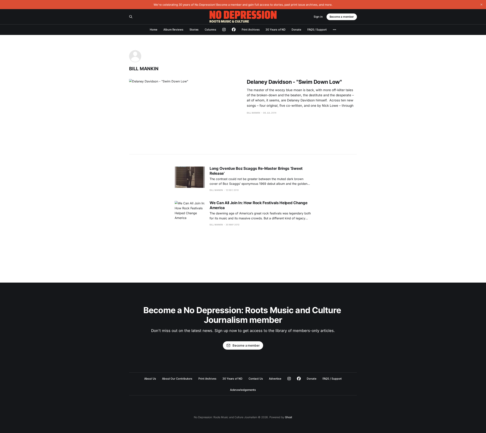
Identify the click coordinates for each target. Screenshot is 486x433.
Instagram (289, 379)
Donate (296, 29)
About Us (150, 378)
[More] (334, 29)
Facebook (299, 379)
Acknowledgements (243, 389)
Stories (194, 29)
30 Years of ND (276, 29)
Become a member (342, 16)
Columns (210, 29)
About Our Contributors (177, 378)
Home (153, 29)
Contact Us (256, 378)
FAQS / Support (317, 29)
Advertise (275, 378)
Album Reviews (173, 29)
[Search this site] (131, 17)
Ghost (288, 417)
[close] (481, 5)
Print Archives (251, 29)
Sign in (318, 16)
